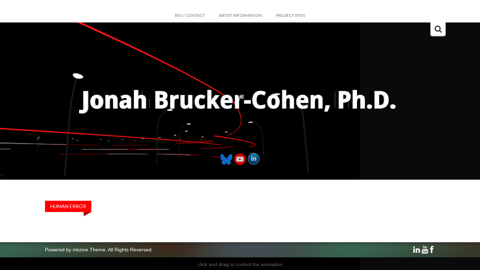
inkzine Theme (89, 249)
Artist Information (240, 15)
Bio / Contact (190, 15)
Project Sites (290, 15)
